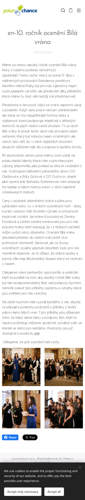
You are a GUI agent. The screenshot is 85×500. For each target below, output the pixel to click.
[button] (62, 10)
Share (12, 437)
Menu (79, 10)
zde (37, 333)
